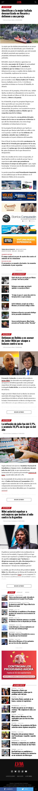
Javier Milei (6, 380)
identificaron (6, 251)
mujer (15, 251)
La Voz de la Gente (10, 776)
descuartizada (21, 249)
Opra (19, 574)
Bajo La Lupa (20, 776)
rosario (20, 251)
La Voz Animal (28, 776)
